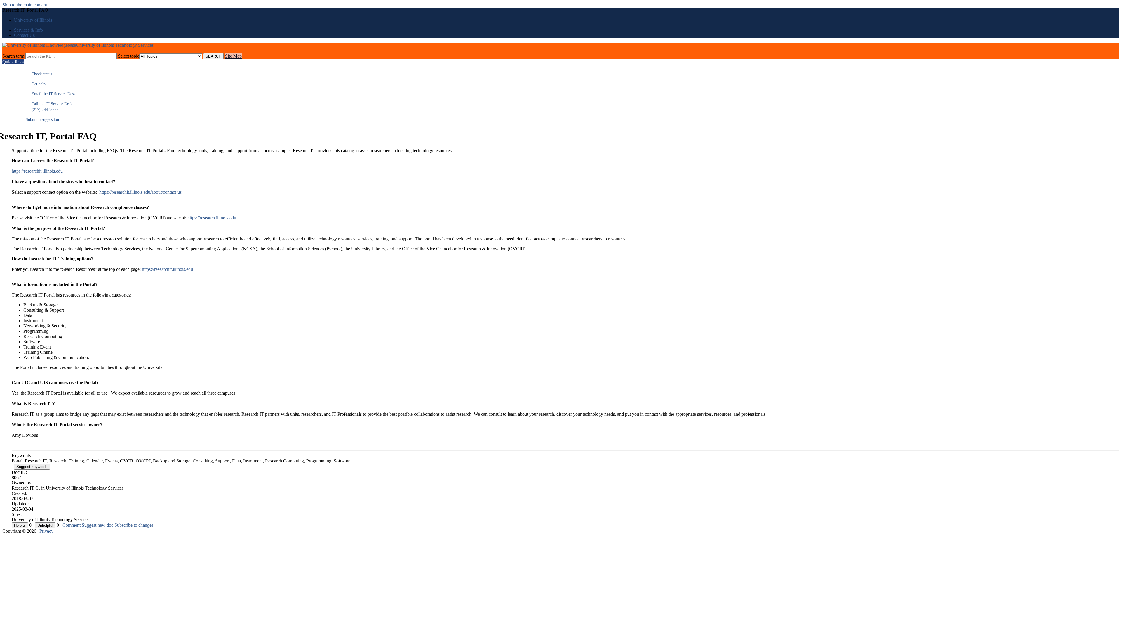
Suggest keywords (32, 466)
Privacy (46, 530)
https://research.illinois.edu (211, 217)
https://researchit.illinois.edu (37, 171)
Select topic (128, 55)
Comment (71, 525)
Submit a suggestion (42, 119)
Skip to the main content (24, 4)
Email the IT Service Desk (51, 94)
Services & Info (28, 29)
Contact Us (24, 35)
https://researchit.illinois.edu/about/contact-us (140, 192)
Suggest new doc (97, 525)
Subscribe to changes (133, 525)
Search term (13, 55)
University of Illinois (33, 20)
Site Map (233, 55)
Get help (36, 84)
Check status (39, 74)
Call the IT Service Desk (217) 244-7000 (49, 107)
